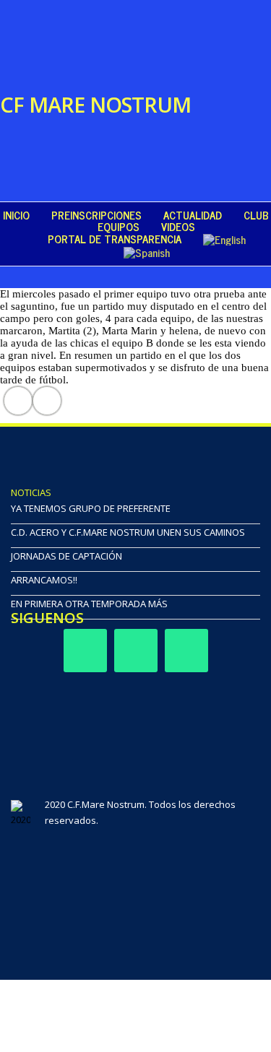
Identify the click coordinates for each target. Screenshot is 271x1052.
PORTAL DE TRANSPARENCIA (114, 239)
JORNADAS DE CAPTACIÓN (66, 555)
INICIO (16, 215)
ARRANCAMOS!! (44, 579)
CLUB (256, 215)
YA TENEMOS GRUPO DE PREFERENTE (91, 508)
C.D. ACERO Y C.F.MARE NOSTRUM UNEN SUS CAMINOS (128, 532)
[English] (224, 238)
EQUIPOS (118, 226)
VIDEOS (178, 226)
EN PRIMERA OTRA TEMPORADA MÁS (89, 603)
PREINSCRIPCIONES (96, 215)
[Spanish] (147, 251)
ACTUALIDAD (192, 215)
